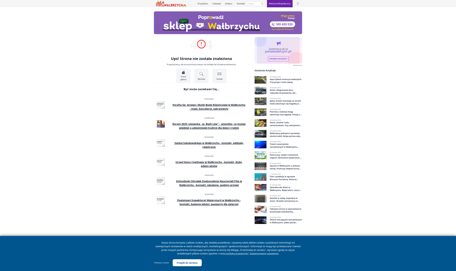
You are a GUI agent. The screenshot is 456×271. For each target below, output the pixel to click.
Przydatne (203, 3)
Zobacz (228, 3)
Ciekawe (216, 3)
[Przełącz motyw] (297, 4)
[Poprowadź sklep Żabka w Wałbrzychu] (228, 22)
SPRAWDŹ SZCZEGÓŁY (278, 59)
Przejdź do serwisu (187, 262)
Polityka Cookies (161, 263)
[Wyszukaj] (262, 3)
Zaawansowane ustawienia (263, 253)
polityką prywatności (237, 253)
